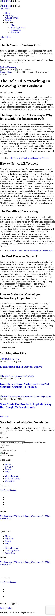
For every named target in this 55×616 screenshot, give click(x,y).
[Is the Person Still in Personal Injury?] (9, 359)
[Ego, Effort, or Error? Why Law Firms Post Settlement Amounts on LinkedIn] (17, 376)
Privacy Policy (6, 608)
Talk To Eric (5, 8)
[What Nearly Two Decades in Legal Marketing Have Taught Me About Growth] (25, 396)
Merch (8, 20)
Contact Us (10, 481)
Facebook (4, 437)
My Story (9, 15)
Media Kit (15, 32)
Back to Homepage (8, 67)
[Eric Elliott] (5, 1)
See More (4, 417)
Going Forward (11, 18)
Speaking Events (18, 27)
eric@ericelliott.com (8, 490)
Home (8, 13)
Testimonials (16, 30)
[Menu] (1, 4)
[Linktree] (6, 507)
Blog (13, 25)
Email (2, 447)
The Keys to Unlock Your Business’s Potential (29, 158)
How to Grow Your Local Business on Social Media (32, 250)
